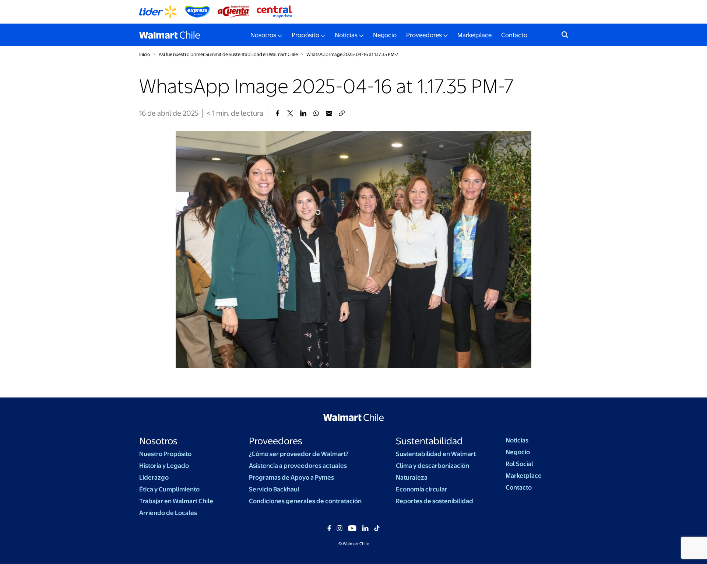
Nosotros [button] (263, 35)
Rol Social (519, 463)
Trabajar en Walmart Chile (176, 501)
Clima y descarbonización (432, 465)
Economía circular (421, 489)
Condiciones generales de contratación (305, 501)
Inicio (144, 54)
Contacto (514, 35)
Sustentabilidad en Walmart (436, 454)
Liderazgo (154, 477)
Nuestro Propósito (165, 454)
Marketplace (474, 35)
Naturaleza (412, 477)
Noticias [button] (346, 35)
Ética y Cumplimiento (169, 489)
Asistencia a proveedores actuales (298, 465)
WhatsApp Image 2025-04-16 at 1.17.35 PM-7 (352, 54)
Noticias (517, 440)
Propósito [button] (305, 35)
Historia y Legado (164, 465)
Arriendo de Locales (168, 512)
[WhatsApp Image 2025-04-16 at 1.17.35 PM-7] (277, 113)
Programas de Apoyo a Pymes (291, 477)
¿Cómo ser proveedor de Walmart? (298, 454)
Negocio (385, 35)
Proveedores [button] (424, 35)
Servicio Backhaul (274, 489)
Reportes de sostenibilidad (434, 501)
